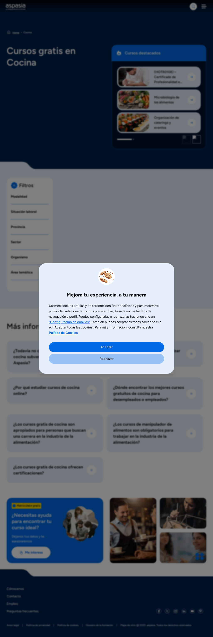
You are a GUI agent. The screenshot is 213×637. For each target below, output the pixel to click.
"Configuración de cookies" (69, 322)
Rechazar (107, 359)
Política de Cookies (63, 333)
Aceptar (106, 347)
